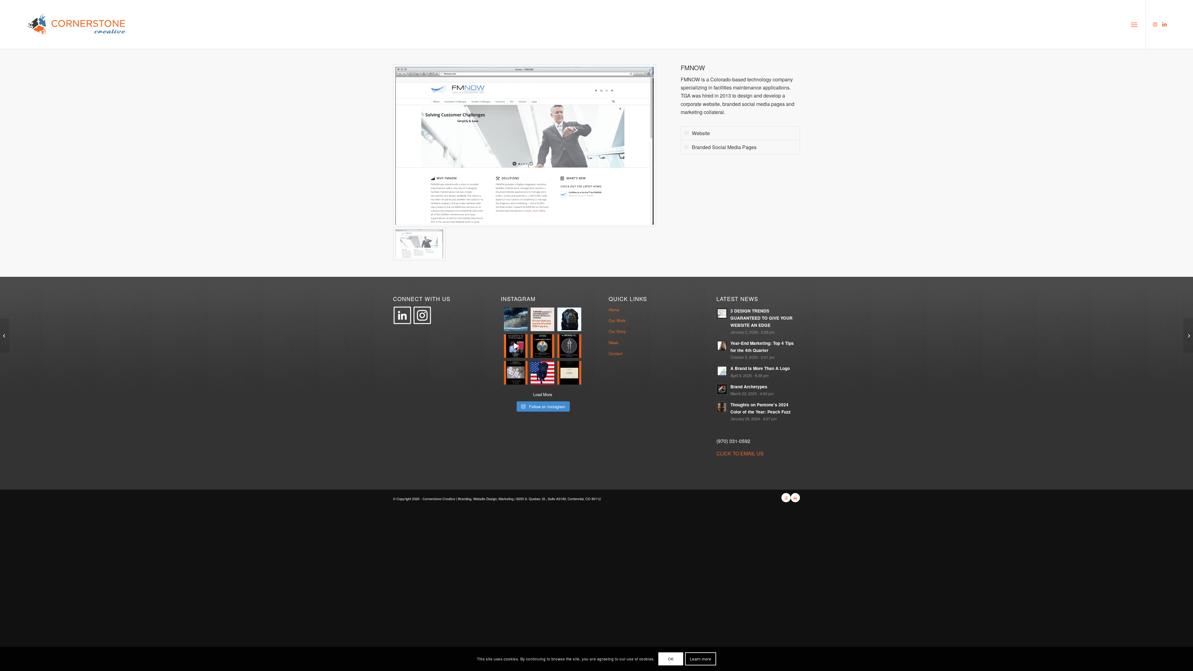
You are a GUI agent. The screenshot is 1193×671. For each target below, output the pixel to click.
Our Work (617, 320)
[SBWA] (1188, 335)
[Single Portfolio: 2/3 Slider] (5, 335)
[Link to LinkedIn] (1164, 24)
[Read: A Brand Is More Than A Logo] (722, 371)
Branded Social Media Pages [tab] (724, 147)
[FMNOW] (524, 145)
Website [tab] (701, 133)
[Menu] (1134, 24)
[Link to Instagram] (1155, 24)
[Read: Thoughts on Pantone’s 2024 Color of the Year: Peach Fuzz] (722, 407)
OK (671, 658)
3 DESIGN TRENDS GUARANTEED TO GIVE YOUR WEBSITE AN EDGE (761, 318)
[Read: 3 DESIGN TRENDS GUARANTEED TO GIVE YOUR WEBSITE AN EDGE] (722, 313)
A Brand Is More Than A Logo (760, 368)
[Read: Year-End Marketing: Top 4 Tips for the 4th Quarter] (722, 345)
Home (614, 310)
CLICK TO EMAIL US (740, 453)
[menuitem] (1134, 24)
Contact (616, 353)
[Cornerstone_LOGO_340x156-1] (77, 24)
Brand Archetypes (748, 387)
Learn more (700, 658)
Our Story (617, 331)
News (614, 342)
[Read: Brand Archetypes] (722, 389)
